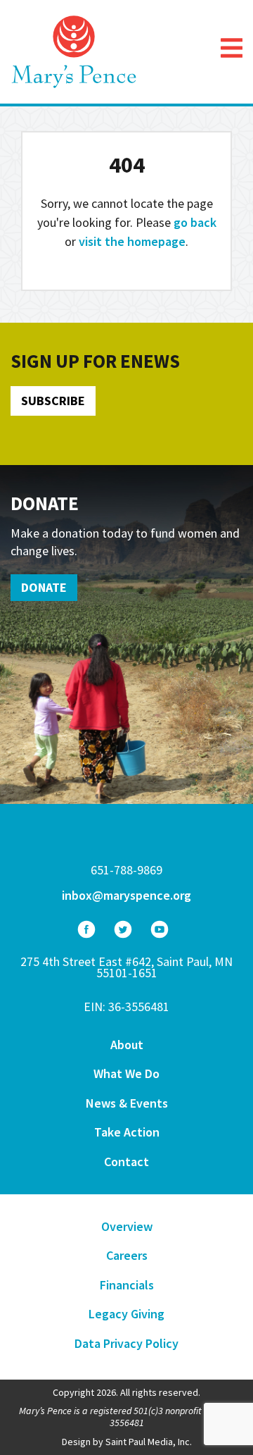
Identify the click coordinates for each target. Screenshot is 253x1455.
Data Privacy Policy (126, 1343)
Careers (127, 1255)
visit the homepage (132, 241)
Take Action (127, 1132)
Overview (127, 1226)
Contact (126, 1161)
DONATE (44, 587)
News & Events (127, 1103)
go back (195, 222)
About (126, 1044)
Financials (127, 1285)
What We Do (126, 1073)
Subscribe (53, 400)
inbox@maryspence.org (126, 895)
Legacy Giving (126, 1314)
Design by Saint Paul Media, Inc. (127, 1441)
